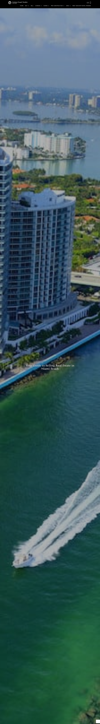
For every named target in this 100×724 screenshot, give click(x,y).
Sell (32, 5)
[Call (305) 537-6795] (90, 3)
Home (21, 5)
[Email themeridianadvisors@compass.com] (88, 3)
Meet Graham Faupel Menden (82, 5)
